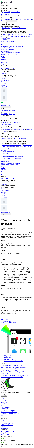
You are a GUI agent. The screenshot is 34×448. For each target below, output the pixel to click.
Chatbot (14, 19)
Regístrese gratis (5, 107)
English (3, 110)
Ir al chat (3, 395)
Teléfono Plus (22, 36)
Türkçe (7, 110)
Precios (3, 57)
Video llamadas (5, 407)
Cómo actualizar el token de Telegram (11, 365)
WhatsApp (21, 19)
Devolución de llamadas (19, 28)
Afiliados (3, 59)
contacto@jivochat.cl (7, 434)
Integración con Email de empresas (11, 413)
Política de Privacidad (7, 425)
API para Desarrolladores (8, 431)
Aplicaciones (4, 62)
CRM (8, 38)
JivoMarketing (6, 28)
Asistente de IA (15, 12)
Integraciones (13, 36)
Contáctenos (4, 428)
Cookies (3, 426)
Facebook (3, 400)
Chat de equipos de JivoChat (9, 412)
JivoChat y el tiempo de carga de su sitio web (14, 367)
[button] (17, 5)
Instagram (29, 19)
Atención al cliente (6, 14)
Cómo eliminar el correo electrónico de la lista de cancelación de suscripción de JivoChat (15, 376)
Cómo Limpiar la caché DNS (9, 370)
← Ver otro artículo (6, 216)
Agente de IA (6, 12)
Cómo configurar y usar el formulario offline (13, 369)
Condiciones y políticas (7, 423)
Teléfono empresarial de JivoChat (11, 34)
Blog (2, 64)
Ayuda (3, 60)
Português (12, 110)
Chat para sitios (6, 19)
